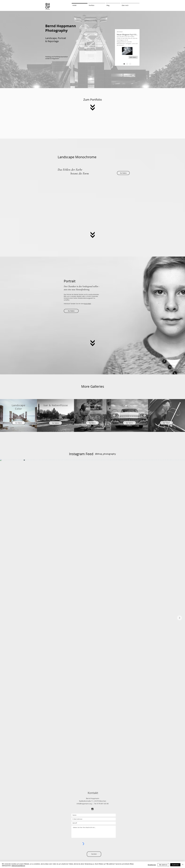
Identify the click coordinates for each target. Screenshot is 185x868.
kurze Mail (87, 304)
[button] (97, 4)
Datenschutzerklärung (18, 866)
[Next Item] (179, 617)
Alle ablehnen (163, 865)
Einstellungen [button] (152, 865)
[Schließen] (183, 864)
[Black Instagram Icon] (92, 809)
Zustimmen (175, 865)
